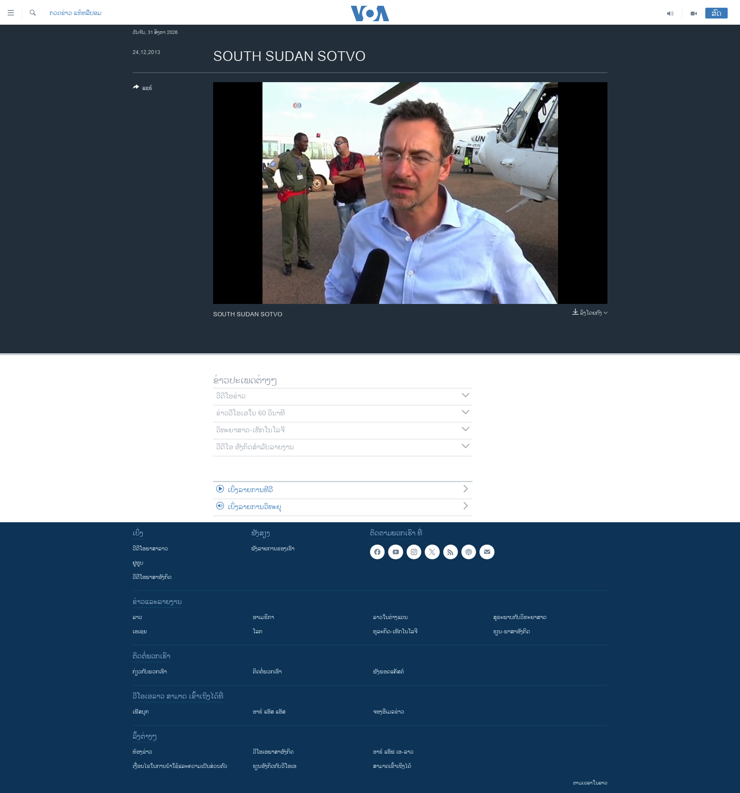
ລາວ (137, 617)
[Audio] (670, 13)
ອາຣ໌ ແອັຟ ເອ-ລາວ (393, 752)
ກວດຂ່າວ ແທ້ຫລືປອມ (75, 13)
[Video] (693, 13)
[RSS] (450, 552)
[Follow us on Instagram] (414, 552)
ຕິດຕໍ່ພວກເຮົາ (267, 672)
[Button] (142, 89)
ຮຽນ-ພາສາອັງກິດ (511, 632)
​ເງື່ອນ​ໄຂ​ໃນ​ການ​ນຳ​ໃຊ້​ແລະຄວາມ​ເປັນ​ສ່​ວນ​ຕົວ (180, 766)
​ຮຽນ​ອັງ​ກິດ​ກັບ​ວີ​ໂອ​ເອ (274, 766)
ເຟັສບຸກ (141, 712)
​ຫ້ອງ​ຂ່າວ (142, 752)
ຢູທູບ (138, 563)
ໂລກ (257, 632)
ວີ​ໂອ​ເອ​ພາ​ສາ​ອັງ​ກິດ (273, 752)
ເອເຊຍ (140, 632)
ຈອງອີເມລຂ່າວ (388, 712)
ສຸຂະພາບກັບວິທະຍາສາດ (520, 617)
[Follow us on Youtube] (395, 552)
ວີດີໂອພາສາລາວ (150, 549)
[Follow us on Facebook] (377, 552)
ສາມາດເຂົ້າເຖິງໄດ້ (392, 766)
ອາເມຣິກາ (263, 617)
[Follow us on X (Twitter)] (432, 552)
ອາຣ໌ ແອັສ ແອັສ (269, 712)
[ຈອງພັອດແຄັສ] (486, 552)
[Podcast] (468, 552)
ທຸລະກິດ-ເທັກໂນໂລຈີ (395, 632)
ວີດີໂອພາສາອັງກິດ (152, 577)
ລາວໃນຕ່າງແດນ (390, 617)
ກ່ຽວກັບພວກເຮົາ (150, 672)
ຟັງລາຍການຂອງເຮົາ (272, 549)
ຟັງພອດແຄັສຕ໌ (388, 672)
